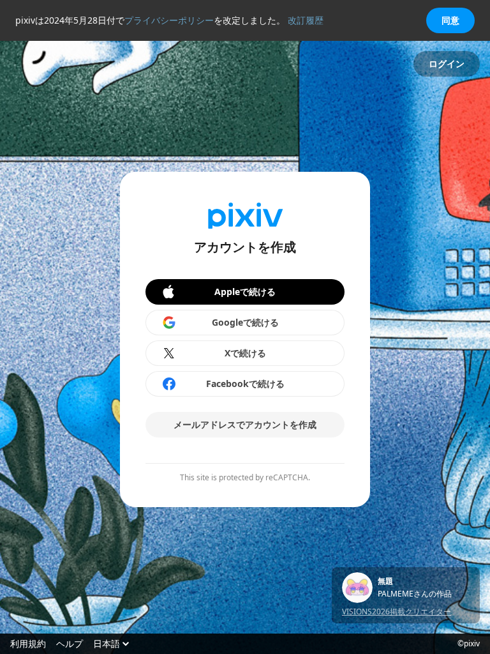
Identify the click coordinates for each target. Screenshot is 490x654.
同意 (450, 20)
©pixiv (468, 644)
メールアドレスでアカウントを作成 (245, 424)
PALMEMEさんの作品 (415, 594)
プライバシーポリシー (169, 20)
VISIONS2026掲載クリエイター (396, 611)
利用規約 (28, 643)
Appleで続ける (245, 291)
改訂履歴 (305, 20)
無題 (385, 581)
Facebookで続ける (245, 383)
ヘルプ (69, 643)
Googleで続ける (245, 322)
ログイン (446, 63)
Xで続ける (245, 353)
